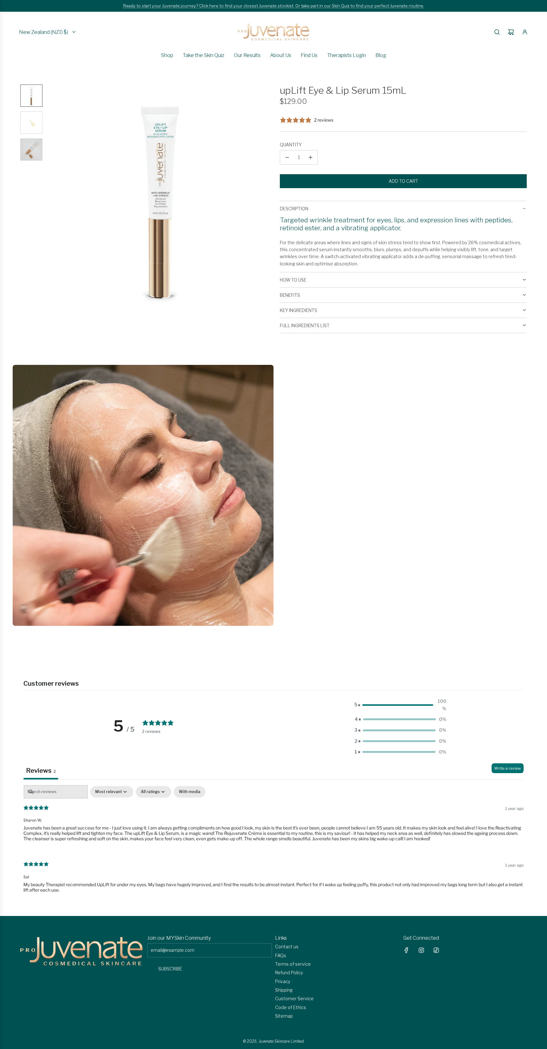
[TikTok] (436, 950)
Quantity (291, 144)
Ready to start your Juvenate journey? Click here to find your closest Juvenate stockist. (209, 5)
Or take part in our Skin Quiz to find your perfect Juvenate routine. (359, 5)
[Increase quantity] (311, 157)
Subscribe (170, 968)
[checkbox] (189, 792)
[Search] (497, 32)
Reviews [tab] (41, 770)
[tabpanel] (273, 844)
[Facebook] (406, 950)
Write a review (507, 768)
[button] (52, 198)
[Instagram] (421, 950)
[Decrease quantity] (287, 157)
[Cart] (511, 32)
